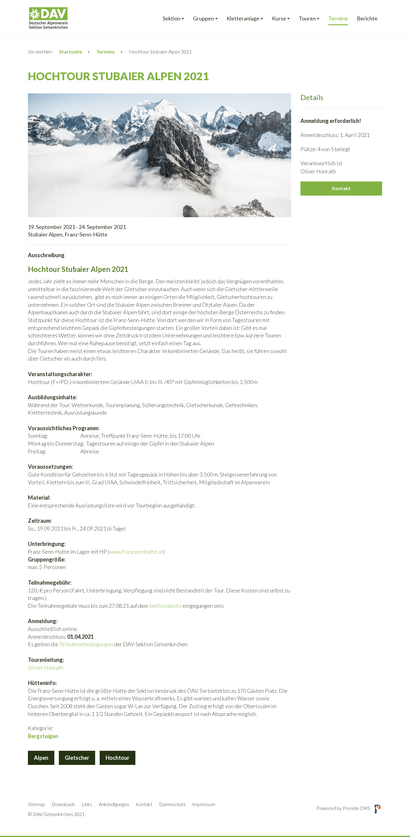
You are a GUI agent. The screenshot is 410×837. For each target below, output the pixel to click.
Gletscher (77, 757)
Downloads (63, 804)
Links (87, 804)
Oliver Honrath (45, 667)
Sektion (171, 19)
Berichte (367, 19)
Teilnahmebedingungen (86, 644)
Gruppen (203, 19)
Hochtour (117, 757)
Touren (307, 19)
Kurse (279, 19)
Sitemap (36, 804)
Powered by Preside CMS (343, 808)
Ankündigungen (114, 804)
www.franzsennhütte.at (136, 551)
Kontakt (341, 188)
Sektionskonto (165, 605)
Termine (338, 19)
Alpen (41, 757)
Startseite (70, 51)
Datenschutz (172, 804)
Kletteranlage (243, 19)
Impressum (203, 804)
